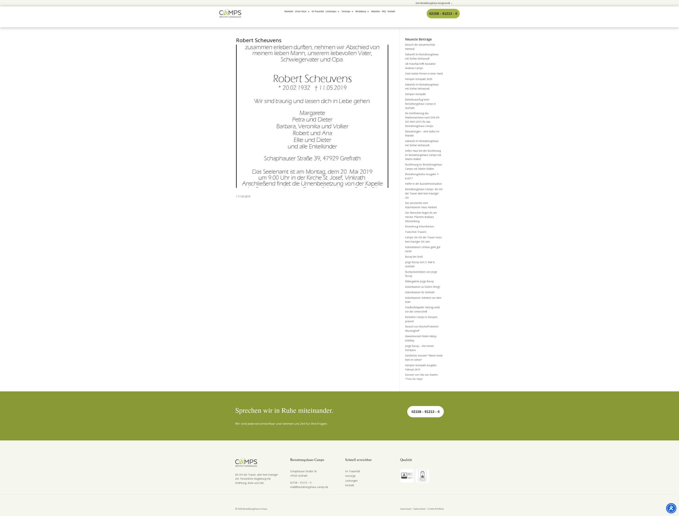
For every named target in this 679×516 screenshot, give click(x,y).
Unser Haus (300, 11)
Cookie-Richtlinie (435, 508)
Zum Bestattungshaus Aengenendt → (434, 3)
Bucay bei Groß (414, 256)
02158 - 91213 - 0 (443, 14)
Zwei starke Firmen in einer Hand (424, 73)
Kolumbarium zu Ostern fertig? (422, 286)
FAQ (384, 11)
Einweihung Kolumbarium (419, 226)
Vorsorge (346, 11)
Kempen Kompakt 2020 (418, 79)
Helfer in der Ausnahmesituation (423, 183)
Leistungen (331, 11)
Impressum (406, 508)
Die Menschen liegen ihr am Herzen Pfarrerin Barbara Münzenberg (421, 217)
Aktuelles (375, 11)
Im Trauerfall (352, 471)
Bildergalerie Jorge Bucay (419, 281)
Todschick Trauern (415, 232)
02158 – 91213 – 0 (300, 482)
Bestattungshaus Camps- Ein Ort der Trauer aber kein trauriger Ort (424, 193)
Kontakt (391, 11)
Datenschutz (419, 508)
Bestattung (361, 11)
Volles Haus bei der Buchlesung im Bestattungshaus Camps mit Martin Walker (423, 155)
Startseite (288, 11)
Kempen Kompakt (415, 94)
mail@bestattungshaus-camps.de (309, 487)
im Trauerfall (318, 11)
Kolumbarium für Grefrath (420, 292)
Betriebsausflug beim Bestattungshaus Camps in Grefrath (420, 104)
